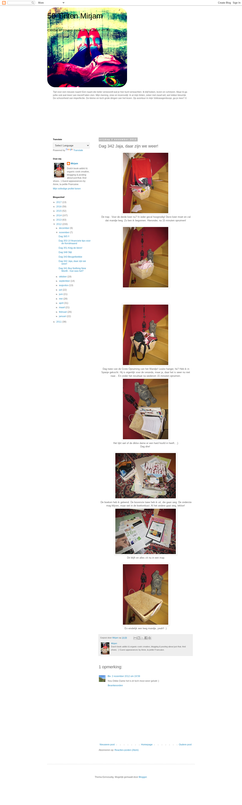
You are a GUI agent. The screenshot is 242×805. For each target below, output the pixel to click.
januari (63, 316)
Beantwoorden (115, 685)
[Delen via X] (142, 638)
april (61, 303)
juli (61, 290)
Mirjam (74, 163)
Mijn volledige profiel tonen (67, 188)
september (65, 281)
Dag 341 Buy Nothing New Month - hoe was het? (72, 269)
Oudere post (185, 744)
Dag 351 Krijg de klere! (70, 248)
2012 (59, 224)
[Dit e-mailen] (135, 638)
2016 (59, 206)
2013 (59, 219)
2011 (59, 321)
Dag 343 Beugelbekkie (70, 256)
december (64, 228)
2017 (59, 202)
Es (109, 676)
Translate (78, 150)
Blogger (143, 777)
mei (61, 298)
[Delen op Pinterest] (149, 638)
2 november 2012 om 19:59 (126, 676)
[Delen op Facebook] (146, 638)
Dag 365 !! (64, 236)
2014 (59, 215)
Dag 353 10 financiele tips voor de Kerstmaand (75, 242)
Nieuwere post (107, 744)
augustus (64, 285)
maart (62, 307)
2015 (59, 211)
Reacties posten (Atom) (127, 750)
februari (63, 312)
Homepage (147, 744)
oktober (63, 276)
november (64, 232)
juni (61, 294)
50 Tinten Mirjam (75, 16)
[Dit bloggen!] (139, 638)
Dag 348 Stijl (65, 252)
